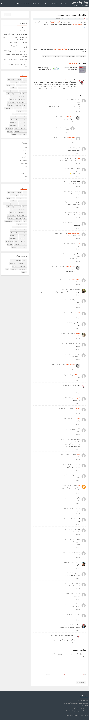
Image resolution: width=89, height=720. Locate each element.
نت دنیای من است (14, 27)
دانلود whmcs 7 (12, 99)
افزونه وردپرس (22, 90)
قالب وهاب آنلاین (13, 119)
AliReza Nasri (71, 137)
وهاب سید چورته (71, 18)
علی (79, 212)
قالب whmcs (18, 108)
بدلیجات (25, 31)
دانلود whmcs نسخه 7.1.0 (15, 31)
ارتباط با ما (17, 3)
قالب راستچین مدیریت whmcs (19, 113)
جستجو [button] (7, 14)
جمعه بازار (13, 96)
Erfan (78, 454)
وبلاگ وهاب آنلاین (80, 2)
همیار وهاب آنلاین (70, 116)
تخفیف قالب (9, 93)
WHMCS (58, 18)
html (26, 147)
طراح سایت (18, 105)
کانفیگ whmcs (22, 134)
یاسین (78, 397)
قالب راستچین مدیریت (69, 56)
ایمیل (66, 674)
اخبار (19, 87)
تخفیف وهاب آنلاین (21, 96)
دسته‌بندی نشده (23, 169)
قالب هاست (13, 116)
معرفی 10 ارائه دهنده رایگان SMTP (13, 34)
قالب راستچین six (8, 108)
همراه (44, 3)
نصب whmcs (9, 128)
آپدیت (24, 87)
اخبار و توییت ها (23, 156)
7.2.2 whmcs (73, 22)
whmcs (19, 79)
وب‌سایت (47, 674)
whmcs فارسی (11, 79)
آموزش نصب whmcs (20, 84)
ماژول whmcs (13, 122)
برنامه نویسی (14, 90)
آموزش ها (36, 3)
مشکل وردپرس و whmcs (20, 128)
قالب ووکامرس (22, 122)
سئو (24, 105)
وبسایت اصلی (53, 3)
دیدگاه (84, 657)
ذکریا (79, 562)
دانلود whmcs (22, 99)
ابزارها (25, 153)
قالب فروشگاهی (22, 116)
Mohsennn (77, 375)
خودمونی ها (24, 166)
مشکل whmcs (13, 125)
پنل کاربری (26, 3)
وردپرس (23, 131)
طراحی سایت (23, 173)
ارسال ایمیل (13, 87)
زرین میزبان (77, 408)
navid (78, 243)
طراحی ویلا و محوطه (21, 64)
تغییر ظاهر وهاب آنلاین (82, 700)
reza (79, 475)
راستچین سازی (57, 49)
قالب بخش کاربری (56, 22)
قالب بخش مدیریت (78, 24)
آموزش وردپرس (10, 84)
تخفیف (24, 93)
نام (84, 674)
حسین (78, 158)
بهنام (79, 485)
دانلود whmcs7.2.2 (13, 42)
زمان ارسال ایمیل (10, 102)
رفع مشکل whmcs (21, 102)
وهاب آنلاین (64, 49)
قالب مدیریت (45, 56)
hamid (78, 418)
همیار (25, 176)
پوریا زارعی (24, 27)
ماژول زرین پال (22, 125)
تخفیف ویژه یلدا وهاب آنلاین (81, 708)
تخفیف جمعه (17, 93)
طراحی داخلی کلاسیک (21, 54)
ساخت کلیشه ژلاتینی (21, 59)
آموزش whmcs (14, 82)
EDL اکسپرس (23, 42)
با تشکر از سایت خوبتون (74, 233)
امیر (79, 312)
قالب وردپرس (22, 119)
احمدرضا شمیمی (76, 279)
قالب (24, 108)
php (24, 79)
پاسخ (77, 111)
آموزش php (23, 82)
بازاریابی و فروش (22, 160)
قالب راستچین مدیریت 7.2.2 (56, 56)
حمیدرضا (78, 333)
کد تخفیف (14, 134)
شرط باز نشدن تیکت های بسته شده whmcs (77, 715)
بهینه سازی (6, 90)
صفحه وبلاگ (64, 3)
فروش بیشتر (10, 105)
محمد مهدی (77, 222)
